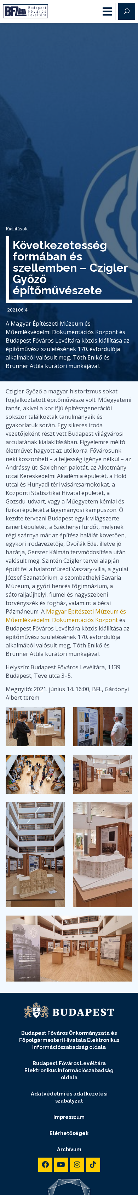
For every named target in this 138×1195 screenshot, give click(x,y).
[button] (108, 11)
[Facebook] (45, 1165)
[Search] (126, 11)
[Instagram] (77, 1165)
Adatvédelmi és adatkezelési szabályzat (69, 1097)
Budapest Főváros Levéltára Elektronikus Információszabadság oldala (69, 1070)
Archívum (69, 1149)
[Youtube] (61, 1165)
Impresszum (69, 1117)
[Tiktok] (93, 1165)
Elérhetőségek (69, 1133)
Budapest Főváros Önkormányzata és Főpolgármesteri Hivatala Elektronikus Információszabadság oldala (69, 1040)
